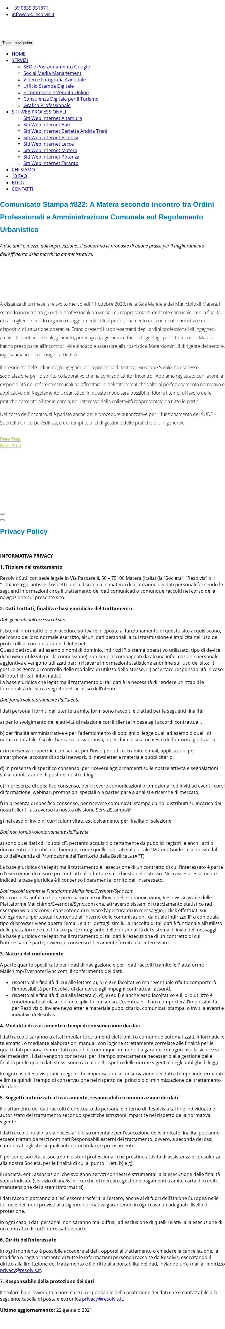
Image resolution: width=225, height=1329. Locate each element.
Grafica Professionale (47, 105)
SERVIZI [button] (20, 60)
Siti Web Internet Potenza (51, 157)
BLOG (18, 182)
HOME (18, 54)
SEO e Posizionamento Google (56, 66)
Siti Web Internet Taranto (51, 163)
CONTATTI (22, 189)
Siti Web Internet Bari (46, 124)
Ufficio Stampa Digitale (48, 86)
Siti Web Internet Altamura (52, 118)
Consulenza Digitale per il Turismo (61, 99)
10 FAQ (19, 176)
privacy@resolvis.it (20, 1270)
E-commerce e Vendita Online (56, 92)
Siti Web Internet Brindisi (50, 137)
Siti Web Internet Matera (50, 150)
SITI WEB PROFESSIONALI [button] (39, 112)
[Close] (2, 514)
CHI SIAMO (23, 169)
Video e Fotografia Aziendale (54, 79)
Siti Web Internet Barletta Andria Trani (65, 131)
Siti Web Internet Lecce (48, 144)
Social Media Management (52, 73)
